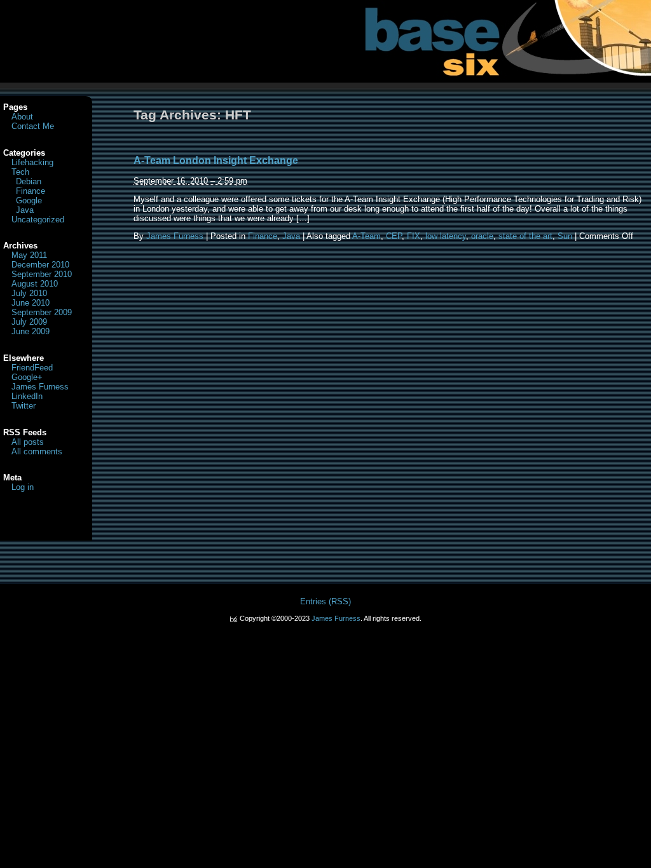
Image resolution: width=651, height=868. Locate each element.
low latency (445, 236)
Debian (28, 181)
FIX (413, 236)
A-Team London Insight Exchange (216, 160)
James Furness (174, 236)
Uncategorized (37, 219)
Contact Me (32, 126)
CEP (394, 236)
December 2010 (40, 264)
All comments (36, 451)
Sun (565, 236)
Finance (262, 236)
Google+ (27, 377)
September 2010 (41, 274)
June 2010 (30, 303)
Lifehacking (32, 162)
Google (29, 200)
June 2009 (30, 331)
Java (291, 236)
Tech (20, 172)
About (22, 116)
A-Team (366, 236)
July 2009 (29, 322)
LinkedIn (27, 396)
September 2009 (41, 312)
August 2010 (34, 283)
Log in (22, 487)
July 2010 (29, 293)
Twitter (23, 405)
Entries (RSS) (325, 601)
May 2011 (29, 255)
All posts (27, 442)
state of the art (525, 236)
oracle (482, 236)
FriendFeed (32, 367)
